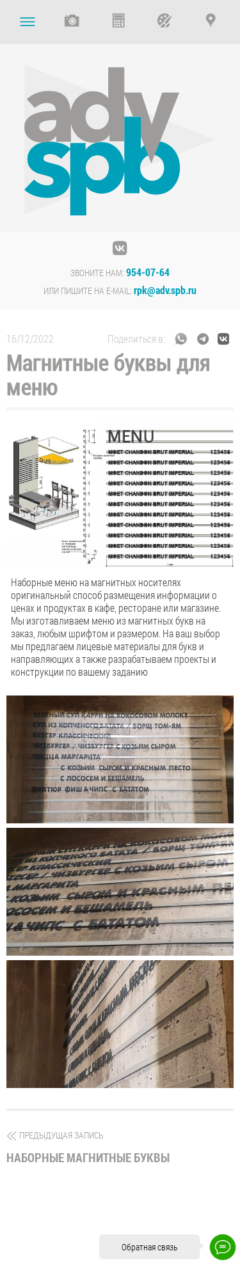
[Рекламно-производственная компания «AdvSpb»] (120, 142)
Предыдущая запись (88, 1147)
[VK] (120, 246)
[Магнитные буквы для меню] (120, 759)
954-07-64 (147, 272)
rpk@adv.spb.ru (165, 290)
